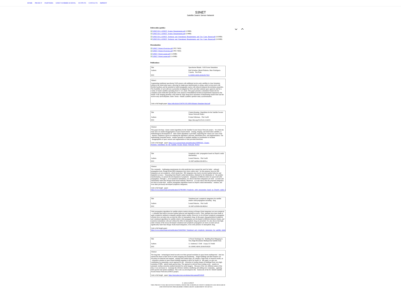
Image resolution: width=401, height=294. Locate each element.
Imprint (103, 3)
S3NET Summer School (66, 3)
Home (29, 3)
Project (38, 3)
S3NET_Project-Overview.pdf (162, 48)
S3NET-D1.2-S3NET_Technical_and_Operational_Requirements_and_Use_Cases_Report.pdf (183, 37)
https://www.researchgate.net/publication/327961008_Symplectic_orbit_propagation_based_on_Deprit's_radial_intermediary (192, 190)
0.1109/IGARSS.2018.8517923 (198, 75)
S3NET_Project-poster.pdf (161, 54)
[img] (10, 3)
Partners (49, 3)
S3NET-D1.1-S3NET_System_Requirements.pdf (168, 31)
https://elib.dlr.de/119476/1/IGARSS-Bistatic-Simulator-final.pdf (189, 103)
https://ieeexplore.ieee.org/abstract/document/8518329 (186, 275)
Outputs (82, 3)
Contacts (93, 3)
